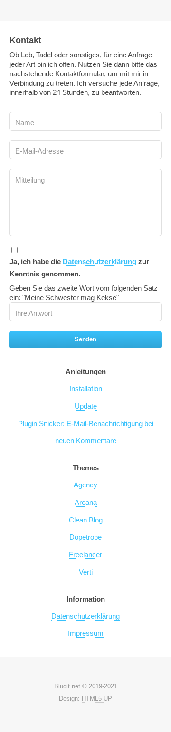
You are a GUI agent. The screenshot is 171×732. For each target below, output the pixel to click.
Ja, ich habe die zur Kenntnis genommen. (79, 268)
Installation (85, 389)
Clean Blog (86, 520)
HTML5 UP (97, 698)
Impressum (86, 633)
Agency (85, 485)
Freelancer (85, 554)
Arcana (86, 502)
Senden (85, 339)
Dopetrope (85, 537)
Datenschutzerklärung (99, 261)
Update (86, 406)
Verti (86, 572)
